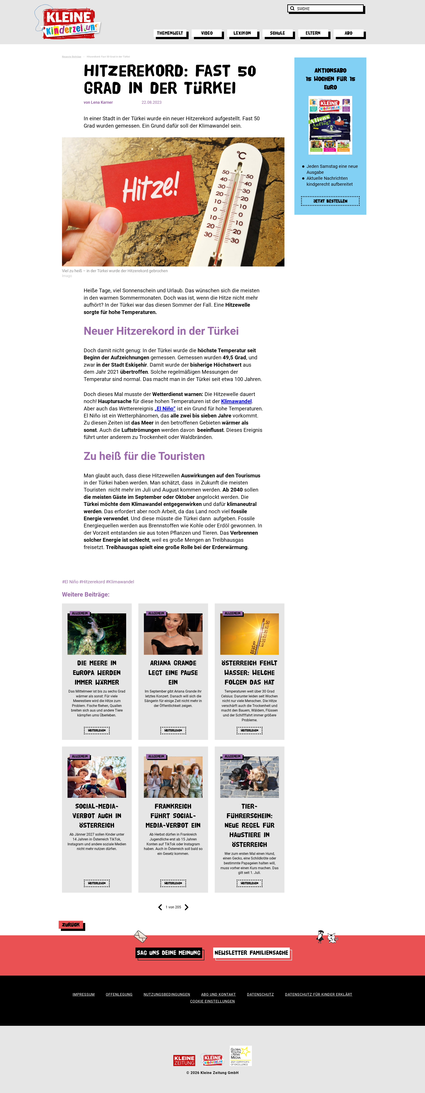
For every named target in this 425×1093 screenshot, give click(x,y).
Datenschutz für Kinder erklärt (318, 994)
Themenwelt (170, 33)
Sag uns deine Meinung (169, 952)
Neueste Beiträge (71, 56)
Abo (348, 33)
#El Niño (70, 581)
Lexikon (242, 33)
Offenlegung (119, 994)
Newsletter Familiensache (251, 952)
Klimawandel (236, 401)
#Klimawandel (120, 581)
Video (207, 33)
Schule (277, 33)
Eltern (313, 33)
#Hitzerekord (92, 581)
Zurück (71, 924)
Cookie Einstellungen (212, 1001)
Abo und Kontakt (218, 994)
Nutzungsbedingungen (167, 994)
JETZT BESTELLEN (330, 201)
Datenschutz (260, 994)
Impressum (84, 994)
